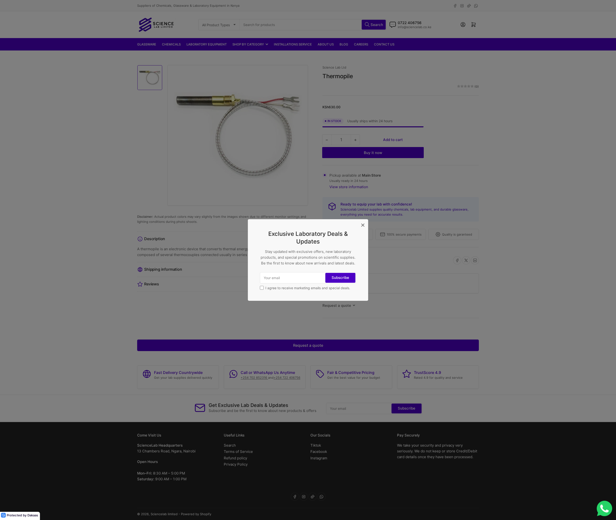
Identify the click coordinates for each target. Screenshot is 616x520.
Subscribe (340, 277)
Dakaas (32, 515)
